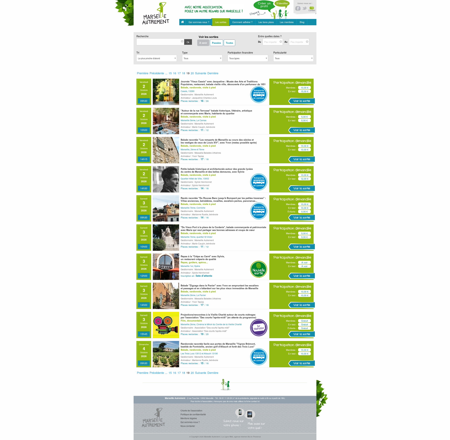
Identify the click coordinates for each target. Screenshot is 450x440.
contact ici (255, 401)
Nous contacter (188, 425)
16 (174, 73)
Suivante (200, 73)
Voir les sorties (208, 37)
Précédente (157, 73)
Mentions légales (189, 418)
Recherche (142, 36)
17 (179, 73)
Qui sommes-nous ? (190, 422)
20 (192, 73)
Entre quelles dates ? (270, 36)
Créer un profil (264, 5)
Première (142, 73)
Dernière (212, 73)
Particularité (280, 52)
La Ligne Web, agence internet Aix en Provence (241, 436)
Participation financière (240, 52)
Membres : (291, 87)
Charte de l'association (191, 410)
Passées (216, 42)
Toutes (229, 42)
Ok (188, 42)
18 (183, 73)
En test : (292, 91)
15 (170, 73)
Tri (137, 52)
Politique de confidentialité (193, 414)
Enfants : (292, 211)
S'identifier (282, 3)
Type (185, 52)
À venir (203, 42)
